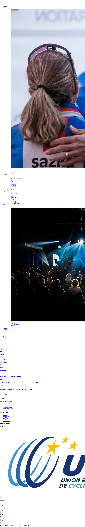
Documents (5, 406)
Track (12, 182)
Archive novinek (6, 421)
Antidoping (13, 172)
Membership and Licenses (8, 408)
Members (5, 6)
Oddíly (12, 169)
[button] (3, 336)
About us (5, 5)
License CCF (13, 170)
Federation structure (7, 403)
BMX (12, 180)
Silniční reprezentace (15, 203)
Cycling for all (14, 189)
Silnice (1, 367)
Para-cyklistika (3, 362)
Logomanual (13, 323)
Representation (6, 416)
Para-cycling (13, 185)
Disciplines (5, 415)
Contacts (4, 409)
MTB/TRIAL (13, 184)
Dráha (1, 357)
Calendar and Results (7, 419)
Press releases (13, 325)
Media (4, 204)
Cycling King (5, 418)
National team (5, 190)
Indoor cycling (14, 186)
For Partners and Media (7, 405)
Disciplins (5, 174)
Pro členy (13, 173)
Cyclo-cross (13, 181)
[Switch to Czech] (6, 337)
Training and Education (7, 407)
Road (12, 187)
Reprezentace (3, 370)
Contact (4, 326)
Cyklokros (2, 354)
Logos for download (15, 324)
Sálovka (2, 364)
